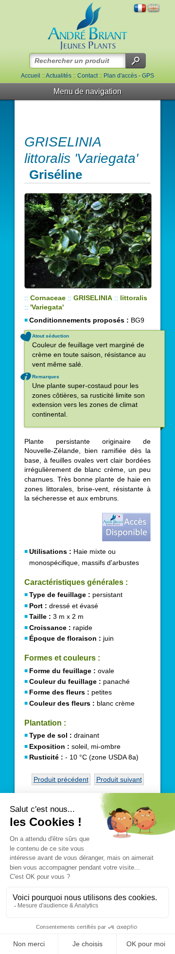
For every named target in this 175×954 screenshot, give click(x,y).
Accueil (30, 75)
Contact (87, 75)
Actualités (58, 75)
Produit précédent (61, 779)
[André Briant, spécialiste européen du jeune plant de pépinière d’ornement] (87, 26)
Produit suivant (119, 779)
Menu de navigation (87, 91)
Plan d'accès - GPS (129, 75)
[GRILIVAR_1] (87, 241)
